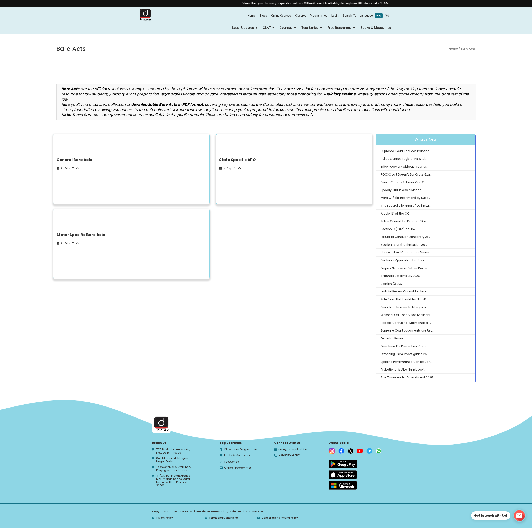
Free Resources (339, 28)
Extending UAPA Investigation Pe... (405, 354)
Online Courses (281, 15)
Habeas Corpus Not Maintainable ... (406, 323)
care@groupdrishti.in (292, 449)
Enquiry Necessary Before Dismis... (405, 268)
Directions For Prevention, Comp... (405, 346)
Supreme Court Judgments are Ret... (407, 330)
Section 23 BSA (391, 284)
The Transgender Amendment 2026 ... (408, 377)
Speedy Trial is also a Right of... (403, 190)
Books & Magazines (375, 28)
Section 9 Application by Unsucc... (405, 260)
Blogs (263, 15)
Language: (374, 15)
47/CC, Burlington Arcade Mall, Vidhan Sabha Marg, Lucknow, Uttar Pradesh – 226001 (173, 480)
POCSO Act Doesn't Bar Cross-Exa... (406, 174)
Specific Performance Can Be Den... (406, 362)
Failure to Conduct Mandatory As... (405, 237)
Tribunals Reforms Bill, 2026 (400, 276)
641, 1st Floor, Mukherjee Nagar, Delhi (172, 460)
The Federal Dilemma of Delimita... (406, 206)
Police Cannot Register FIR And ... (404, 159)
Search (347, 15)
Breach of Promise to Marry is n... (404, 307)
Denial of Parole (392, 338)
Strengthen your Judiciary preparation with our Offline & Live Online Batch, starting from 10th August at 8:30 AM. (304, 3)
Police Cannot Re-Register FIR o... (404, 221)
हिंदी (387, 15)
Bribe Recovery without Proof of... (404, 167)
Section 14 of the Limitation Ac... (404, 245)
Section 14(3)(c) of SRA (398, 229)
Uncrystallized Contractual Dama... (406, 252)
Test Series (310, 28)
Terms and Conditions (223, 517)
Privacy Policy (164, 517)
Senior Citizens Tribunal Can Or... (404, 182)
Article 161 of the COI (395, 213)
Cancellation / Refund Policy (280, 517)
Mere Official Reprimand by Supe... (405, 198)
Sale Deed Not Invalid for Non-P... (404, 299)
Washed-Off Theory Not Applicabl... (406, 315)
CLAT (267, 28)
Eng (378, 15)
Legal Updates (243, 28)
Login (335, 15)
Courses (286, 28)
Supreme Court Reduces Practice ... (406, 151)
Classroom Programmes (311, 15)
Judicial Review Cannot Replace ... (405, 291)
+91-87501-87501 (289, 455)
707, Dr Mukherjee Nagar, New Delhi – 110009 (173, 451)
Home (252, 15)
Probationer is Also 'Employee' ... (403, 369)
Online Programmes (238, 467)
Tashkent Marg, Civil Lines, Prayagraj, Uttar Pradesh (173, 468)
